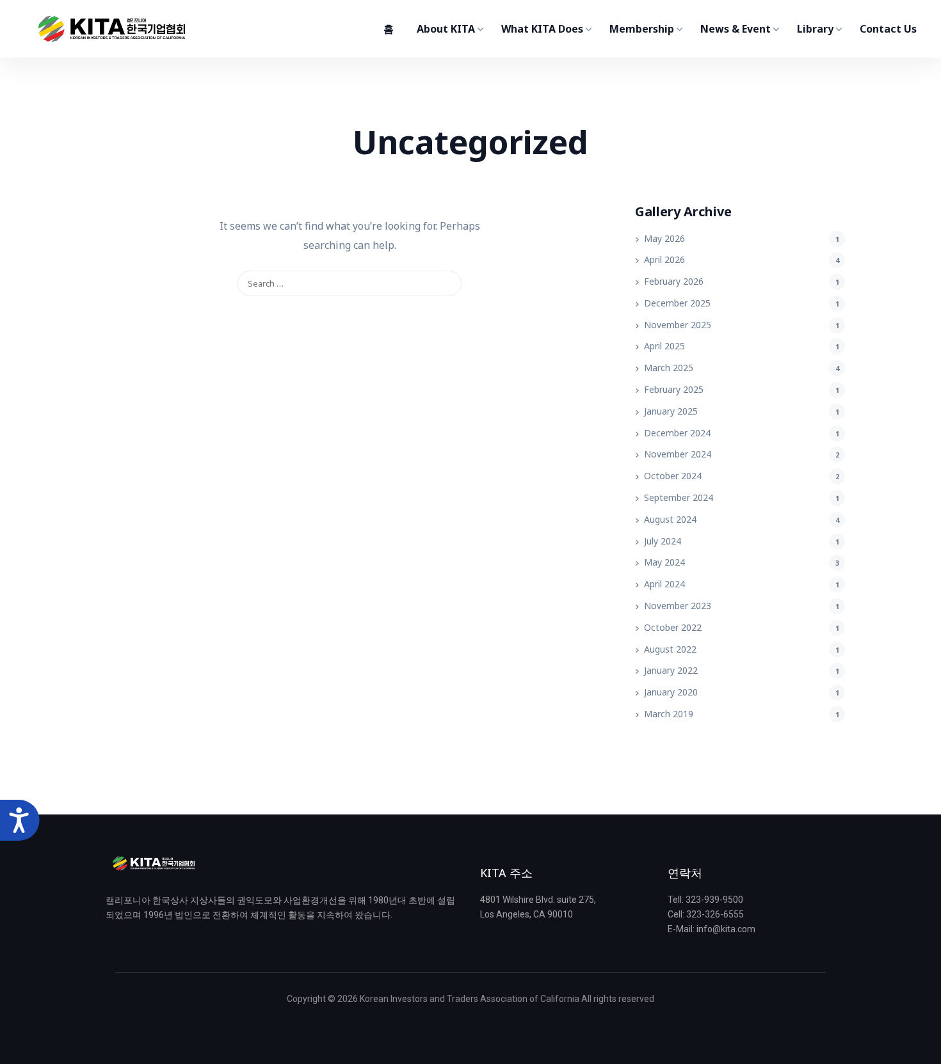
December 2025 (677, 303)
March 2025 (668, 367)
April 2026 (664, 259)
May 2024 (664, 562)
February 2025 (674, 389)
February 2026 (674, 281)
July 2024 (662, 541)
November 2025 (677, 325)
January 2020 (671, 692)
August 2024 (670, 519)
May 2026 (664, 238)
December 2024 (677, 433)
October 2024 (673, 476)
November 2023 (677, 605)
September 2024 (678, 497)
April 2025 (664, 346)
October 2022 (673, 627)
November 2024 (677, 454)
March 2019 (668, 714)
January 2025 (671, 411)
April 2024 (664, 584)
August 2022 (670, 649)
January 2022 (671, 670)
